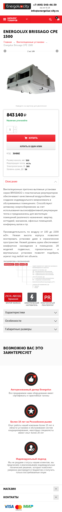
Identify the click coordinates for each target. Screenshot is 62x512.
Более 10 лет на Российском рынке (31, 421)
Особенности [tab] (13, 320)
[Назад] (5, 51)
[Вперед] (57, 51)
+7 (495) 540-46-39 (45, 4)
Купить (33, 138)
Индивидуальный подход (31, 459)
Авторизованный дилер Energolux (31, 389)
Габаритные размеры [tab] (18, 329)
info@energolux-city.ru (45, 10)
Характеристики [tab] (15, 312)
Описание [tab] (11, 181)
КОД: (9, 153)
